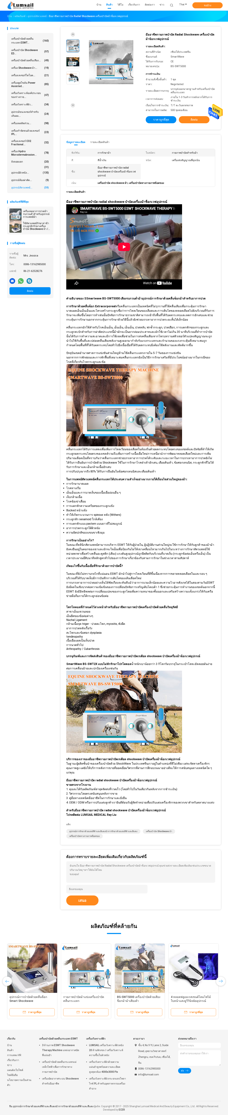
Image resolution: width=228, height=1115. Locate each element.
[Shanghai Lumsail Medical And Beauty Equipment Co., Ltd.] (21, 5)
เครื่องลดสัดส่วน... (30, 123)
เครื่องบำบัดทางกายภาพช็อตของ (84, 836)
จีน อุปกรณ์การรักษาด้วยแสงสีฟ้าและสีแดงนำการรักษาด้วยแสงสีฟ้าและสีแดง (51, 1106)
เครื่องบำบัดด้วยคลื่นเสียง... (30, 60)
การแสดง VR (14, 1055)
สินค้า (10, 1050)
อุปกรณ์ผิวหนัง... (30, 172)
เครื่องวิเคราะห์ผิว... (30, 104)
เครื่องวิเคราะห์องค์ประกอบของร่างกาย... (30, 95)
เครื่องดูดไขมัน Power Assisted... (30, 84)
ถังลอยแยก (30, 161)
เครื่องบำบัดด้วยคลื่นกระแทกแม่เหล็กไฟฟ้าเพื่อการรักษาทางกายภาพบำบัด (59, 1066)
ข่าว (9, 1065)
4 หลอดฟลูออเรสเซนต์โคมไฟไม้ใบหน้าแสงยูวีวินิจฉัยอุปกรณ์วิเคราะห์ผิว (191, 1000)
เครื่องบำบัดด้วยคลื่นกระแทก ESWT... (30, 40)
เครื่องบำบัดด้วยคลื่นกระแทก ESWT (58, 1038)
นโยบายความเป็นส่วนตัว (19, 1082)
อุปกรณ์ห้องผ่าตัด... (30, 180)
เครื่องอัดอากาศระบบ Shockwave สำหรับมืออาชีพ (60, 1081)
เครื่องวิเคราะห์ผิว (95, 1038)
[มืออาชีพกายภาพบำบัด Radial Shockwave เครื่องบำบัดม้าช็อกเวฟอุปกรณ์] (111, 62)
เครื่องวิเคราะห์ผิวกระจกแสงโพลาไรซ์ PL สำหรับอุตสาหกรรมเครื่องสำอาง (107, 1083)
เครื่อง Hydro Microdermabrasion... (30, 153)
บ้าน (9, 1045)
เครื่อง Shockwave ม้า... (30, 67)
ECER (122, 1109)
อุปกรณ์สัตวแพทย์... (30, 187)
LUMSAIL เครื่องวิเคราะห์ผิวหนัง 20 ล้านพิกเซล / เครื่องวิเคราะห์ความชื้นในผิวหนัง (106, 1050)
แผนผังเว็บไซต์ (15, 1070)
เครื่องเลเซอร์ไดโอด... (30, 75)
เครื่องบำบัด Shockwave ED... (30, 52)
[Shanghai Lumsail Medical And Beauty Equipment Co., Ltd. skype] (29, 281)
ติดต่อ (30, 290)
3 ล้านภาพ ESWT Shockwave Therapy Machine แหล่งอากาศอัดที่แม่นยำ (60, 1050)
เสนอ (82, 900)
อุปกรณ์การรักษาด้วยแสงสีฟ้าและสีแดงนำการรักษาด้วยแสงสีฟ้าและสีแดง (103, 831)
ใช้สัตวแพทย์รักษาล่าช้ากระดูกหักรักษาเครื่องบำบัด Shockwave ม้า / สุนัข (36, 226)
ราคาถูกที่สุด (161, 119)
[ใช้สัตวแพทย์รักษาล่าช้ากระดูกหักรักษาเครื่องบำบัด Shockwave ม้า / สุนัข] (15, 227)
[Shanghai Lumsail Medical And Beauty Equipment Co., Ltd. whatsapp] (21, 281)
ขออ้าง (207, 5)
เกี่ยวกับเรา (13, 1060)
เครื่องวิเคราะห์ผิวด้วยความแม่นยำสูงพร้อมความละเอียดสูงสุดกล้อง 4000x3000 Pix (104, 1066)
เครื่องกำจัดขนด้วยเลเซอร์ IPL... (30, 132)
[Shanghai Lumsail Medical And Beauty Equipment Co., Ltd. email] (12, 281)
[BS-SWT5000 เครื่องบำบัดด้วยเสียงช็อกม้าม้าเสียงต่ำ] (140, 968)
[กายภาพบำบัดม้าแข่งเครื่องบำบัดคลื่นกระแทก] (86, 968)
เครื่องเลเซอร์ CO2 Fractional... (30, 143)
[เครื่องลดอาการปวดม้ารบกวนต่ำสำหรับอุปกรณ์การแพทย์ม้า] (15, 215)
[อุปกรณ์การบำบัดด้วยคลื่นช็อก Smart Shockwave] (32, 968)
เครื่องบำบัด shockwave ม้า (159, 831)
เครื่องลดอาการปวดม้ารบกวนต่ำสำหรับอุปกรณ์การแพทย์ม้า (36, 214)
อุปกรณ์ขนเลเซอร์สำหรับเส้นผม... (30, 113)
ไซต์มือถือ (12, 1075)
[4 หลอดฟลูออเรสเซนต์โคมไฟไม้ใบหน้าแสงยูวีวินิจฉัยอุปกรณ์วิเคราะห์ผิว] (194, 968)
